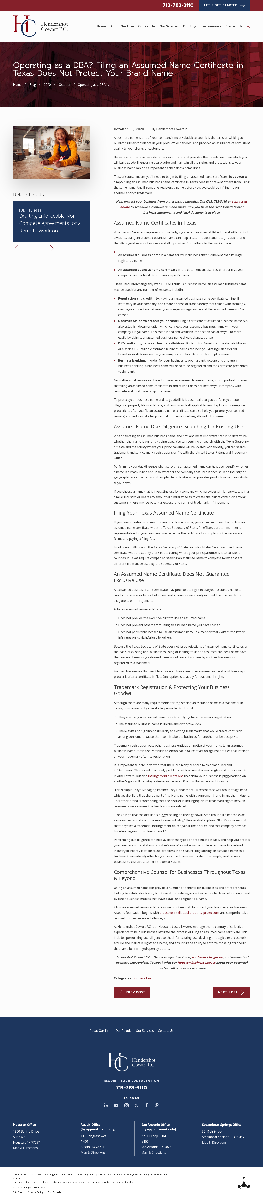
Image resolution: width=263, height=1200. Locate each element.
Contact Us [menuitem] (233, 26)
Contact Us (165, 1030)
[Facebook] (147, 1105)
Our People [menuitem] (146, 26)
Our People (124, 1030)
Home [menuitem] (101, 26)
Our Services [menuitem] (169, 26)
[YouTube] (116, 1105)
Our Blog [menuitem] (189, 26)
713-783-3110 (178, 5)
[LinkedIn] (106, 1105)
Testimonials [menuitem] (211, 26)
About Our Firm (100, 1030)
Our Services (145, 1030)
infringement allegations (165, 776)
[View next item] (52, 248)
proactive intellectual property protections (189, 912)
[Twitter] (136, 1105)
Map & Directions (25, 1148)
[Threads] (157, 1105)
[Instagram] (126, 1105)
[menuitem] (18, 1192)
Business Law (141, 978)
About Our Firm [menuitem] (122, 26)
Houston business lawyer (196, 962)
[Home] (40, 26)
